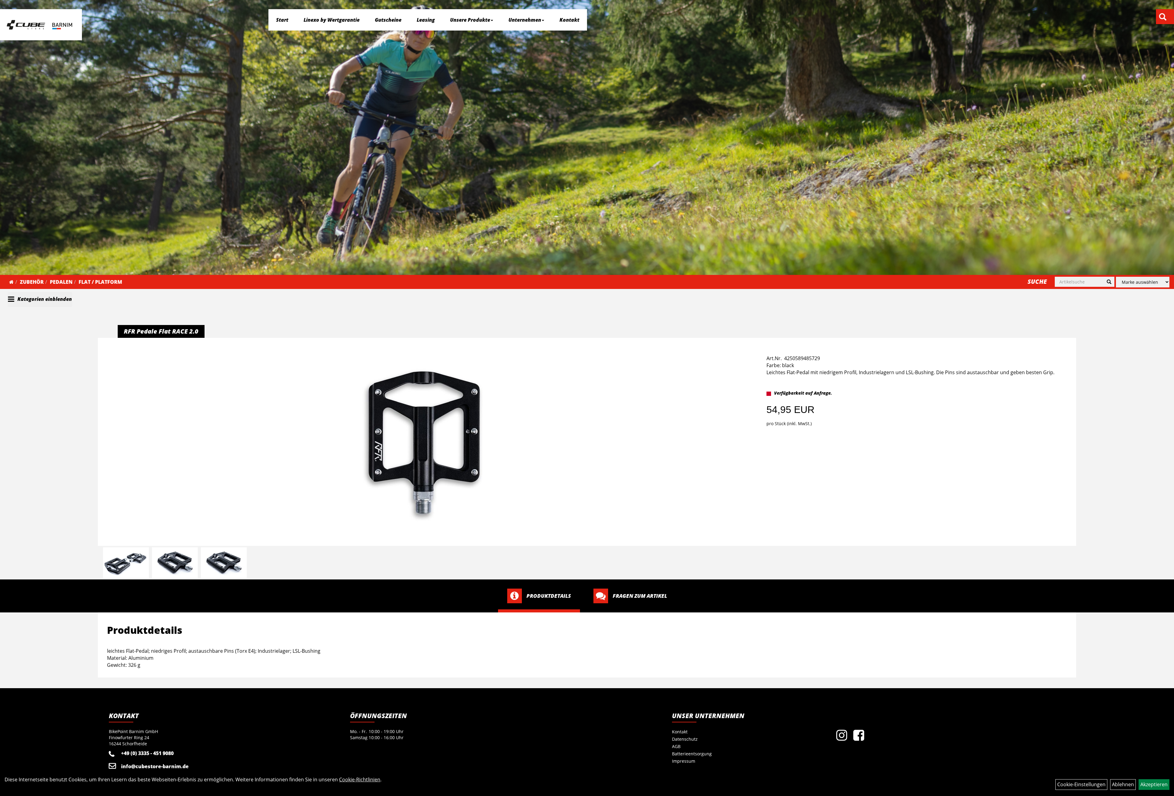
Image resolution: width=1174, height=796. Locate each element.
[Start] (11, 282)
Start (282, 19)
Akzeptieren (1154, 784)
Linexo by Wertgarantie (332, 19)
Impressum (683, 761)
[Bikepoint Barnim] (39, 24)
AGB (676, 746)
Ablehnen (1123, 784)
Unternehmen (524, 19)
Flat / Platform (100, 282)
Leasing (426, 19)
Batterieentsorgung (692, 754)
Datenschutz (685, 739)
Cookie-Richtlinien (359, 779)
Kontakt (569, 19)
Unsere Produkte (470, 19)
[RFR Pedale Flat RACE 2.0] (424, 443)
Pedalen (61, 282)
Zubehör (32, 282)
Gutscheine (388, 19)
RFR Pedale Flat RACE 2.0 (161, 331)
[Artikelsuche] (1162, 17)
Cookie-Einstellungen (1081, 784)
